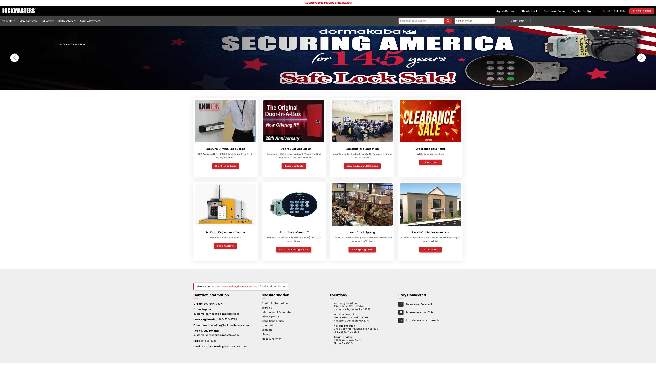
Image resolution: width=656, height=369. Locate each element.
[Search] (448, 21)
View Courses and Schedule (362, 166)
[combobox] (425, 21)
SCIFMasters (65, 21)
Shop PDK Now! (225, 246)
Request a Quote (293, 166)
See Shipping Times (362, 249)
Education (48, 21)
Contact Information (275, 303)
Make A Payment (90, 21)
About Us (267, 325)
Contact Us (430, 249)
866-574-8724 (227, 319)
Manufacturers (28, 21)
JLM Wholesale (529, 11)
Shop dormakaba (71, 70)
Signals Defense (505, 11)
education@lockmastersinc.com (221, 325)
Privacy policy (270, 316)
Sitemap (267, 330)
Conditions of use (273, 321)
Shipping (267, 307)
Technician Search (555, 11)
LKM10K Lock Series (225, 166)
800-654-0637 (213, 303)
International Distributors (277, 312)
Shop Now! (431, 162)
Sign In (591, 11)
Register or (579, 11)
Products (7, 21)
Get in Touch (518, 20)
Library (266, 334)
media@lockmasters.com (230, 346)
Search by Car (464, 20)
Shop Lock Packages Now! (294, 249)
